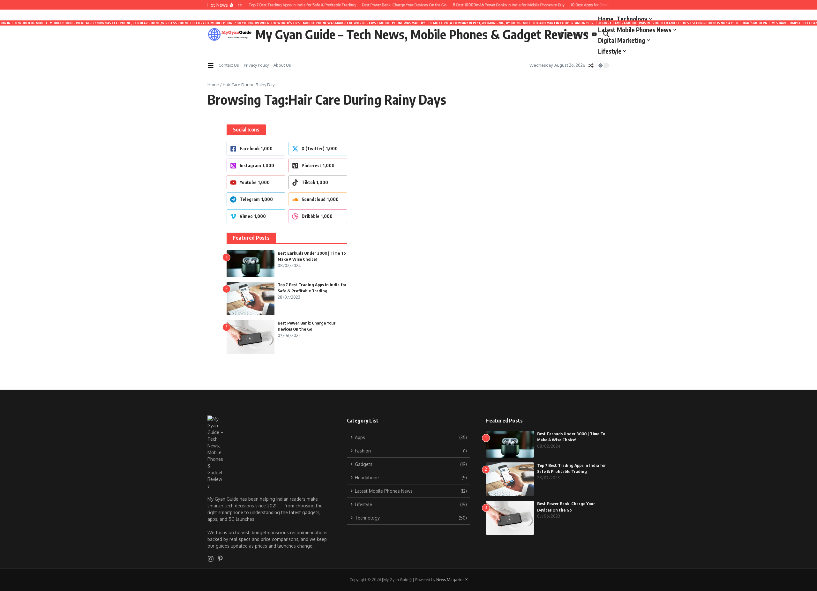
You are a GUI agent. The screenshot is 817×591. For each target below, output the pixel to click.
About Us (282, 65)
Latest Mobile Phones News (637, 29)
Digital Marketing (621, 40)
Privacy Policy (256, 65)
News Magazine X (452, 579)
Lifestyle (609, 51)
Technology (632, 19)
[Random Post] (591, 65)
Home (605, 19)
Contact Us (229, 65)
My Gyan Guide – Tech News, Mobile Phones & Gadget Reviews (421, 34)
